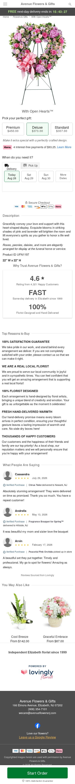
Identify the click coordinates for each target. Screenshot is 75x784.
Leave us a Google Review (37, 737)
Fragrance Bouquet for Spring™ (46, 521)
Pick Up (33, 165)
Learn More (64, 147)
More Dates (63, 176)
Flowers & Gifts (20, 16)
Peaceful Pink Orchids (41, 551)
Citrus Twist (35, 485)
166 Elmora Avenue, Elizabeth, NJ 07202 (37, 705)
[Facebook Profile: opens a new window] (37, 725)
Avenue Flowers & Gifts (38, 3)
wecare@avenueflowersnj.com (37, 713)
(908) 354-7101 (37, 709)
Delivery (12, 168)
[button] (66, 775)
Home (6, 16)
